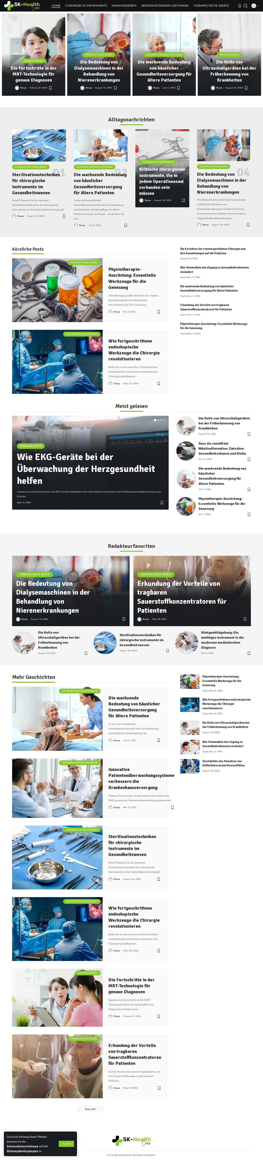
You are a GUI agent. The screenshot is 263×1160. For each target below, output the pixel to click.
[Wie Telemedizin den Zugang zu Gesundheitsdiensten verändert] (189, 747)
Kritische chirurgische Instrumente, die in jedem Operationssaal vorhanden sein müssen (162, 181)
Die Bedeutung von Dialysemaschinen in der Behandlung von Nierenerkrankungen (99, 71)
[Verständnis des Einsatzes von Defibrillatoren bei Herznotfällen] (189, 766)
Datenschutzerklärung (22, 1146)
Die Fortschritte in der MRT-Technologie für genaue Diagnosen (34, 74)
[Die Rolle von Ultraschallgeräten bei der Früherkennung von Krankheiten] (186, 426)
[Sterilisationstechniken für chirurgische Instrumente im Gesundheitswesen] (39, 145)
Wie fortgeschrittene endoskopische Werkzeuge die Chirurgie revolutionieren (134, 350)
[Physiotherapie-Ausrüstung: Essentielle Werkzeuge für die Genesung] (57, 290)
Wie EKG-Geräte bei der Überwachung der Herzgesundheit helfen (86, 469)
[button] (118, 101)
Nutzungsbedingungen (22, 1151)
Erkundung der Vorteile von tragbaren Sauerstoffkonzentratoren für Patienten (182, 597)
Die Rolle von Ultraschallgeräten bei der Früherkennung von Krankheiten (229, 71)
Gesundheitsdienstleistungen (164, 54)
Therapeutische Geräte (99, 54)
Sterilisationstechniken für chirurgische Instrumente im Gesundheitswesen (36, 184)
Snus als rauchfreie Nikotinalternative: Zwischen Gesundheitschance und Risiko (222, 448)
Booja (23, 88)
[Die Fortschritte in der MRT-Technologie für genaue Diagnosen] (57, 998)
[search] (245, 5)
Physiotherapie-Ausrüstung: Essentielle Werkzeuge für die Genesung (222, 504)
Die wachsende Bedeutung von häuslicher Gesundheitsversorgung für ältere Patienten (164, 71)
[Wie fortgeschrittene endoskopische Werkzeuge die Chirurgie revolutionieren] (57, 362)
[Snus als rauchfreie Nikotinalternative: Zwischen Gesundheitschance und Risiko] (186, 451)
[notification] (240, 6)
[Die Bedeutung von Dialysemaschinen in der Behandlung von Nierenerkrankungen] (223, 145)
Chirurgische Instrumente (31, 167)
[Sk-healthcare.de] (22, 6)
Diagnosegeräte (34, 61)
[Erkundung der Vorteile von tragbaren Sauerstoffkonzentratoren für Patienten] (57, 1066)
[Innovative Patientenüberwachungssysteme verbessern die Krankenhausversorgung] (57, 788)
